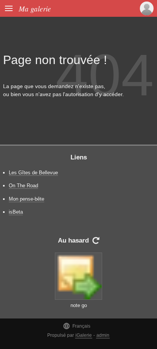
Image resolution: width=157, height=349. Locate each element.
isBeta (16, 212)
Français (76, 326)
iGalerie (83, 335)
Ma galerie (35, 8)
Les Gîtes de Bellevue (33, 172)
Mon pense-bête (26, 199)
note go (78, 305)
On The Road (23, 185)
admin (102, 335)
